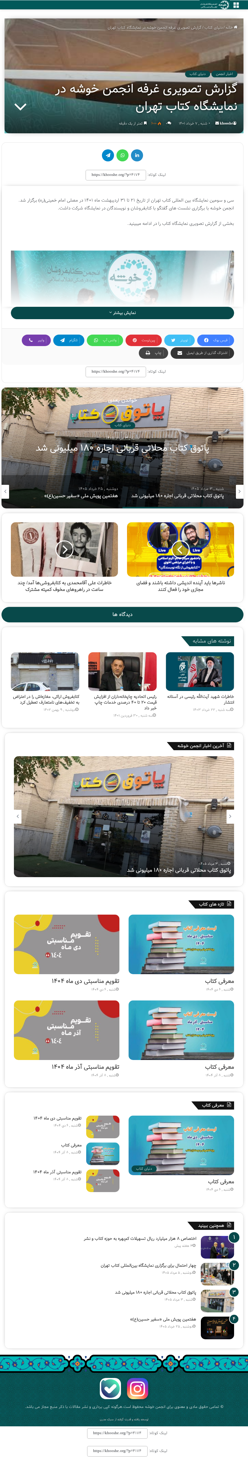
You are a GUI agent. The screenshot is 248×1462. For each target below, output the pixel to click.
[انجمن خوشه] (215, 5)
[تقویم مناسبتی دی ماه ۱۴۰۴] (66, 944)
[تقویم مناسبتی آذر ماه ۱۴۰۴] (66, 1030)
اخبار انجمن (224, 74)
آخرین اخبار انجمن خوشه (201, 746)
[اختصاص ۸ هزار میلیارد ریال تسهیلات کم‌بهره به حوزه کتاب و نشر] (217, 1247)
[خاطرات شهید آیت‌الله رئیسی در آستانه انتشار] (200, 671)
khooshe (226, 123)
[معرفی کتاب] (181, 944)
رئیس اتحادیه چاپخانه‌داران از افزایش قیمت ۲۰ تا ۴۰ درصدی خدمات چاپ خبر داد (125, 702)
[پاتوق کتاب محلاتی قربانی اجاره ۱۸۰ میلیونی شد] (217, 1301)
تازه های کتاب (211, 904)
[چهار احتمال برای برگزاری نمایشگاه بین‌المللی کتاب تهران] (217, 1274)
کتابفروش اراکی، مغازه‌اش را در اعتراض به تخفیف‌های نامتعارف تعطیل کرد (46, 699)
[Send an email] (217, 123)
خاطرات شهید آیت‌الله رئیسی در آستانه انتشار (200, 699)
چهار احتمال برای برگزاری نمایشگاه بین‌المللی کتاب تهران (148, 1265)
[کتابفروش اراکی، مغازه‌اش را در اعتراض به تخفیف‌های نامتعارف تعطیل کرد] (45, 671)
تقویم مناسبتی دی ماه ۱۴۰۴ (85, 981)
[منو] (236, 7)
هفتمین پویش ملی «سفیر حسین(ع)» (122, 448)
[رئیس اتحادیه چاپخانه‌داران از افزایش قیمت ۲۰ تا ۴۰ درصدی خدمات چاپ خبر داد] (122, 671)
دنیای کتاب (213, 27)
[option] (122, 447)
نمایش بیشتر (124, 313)
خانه (230, 27)
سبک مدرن (107, 1419)
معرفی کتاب (219, 981)
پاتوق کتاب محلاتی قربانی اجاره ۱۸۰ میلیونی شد (155, 1292)
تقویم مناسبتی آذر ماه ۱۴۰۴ (85, 1067)
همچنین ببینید (211, 1225)
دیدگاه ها (122, 615)
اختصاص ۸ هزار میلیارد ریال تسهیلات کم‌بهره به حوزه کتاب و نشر (140, 1238)
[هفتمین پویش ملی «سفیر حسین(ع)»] (217, 1328)
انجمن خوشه (155, 1407)
